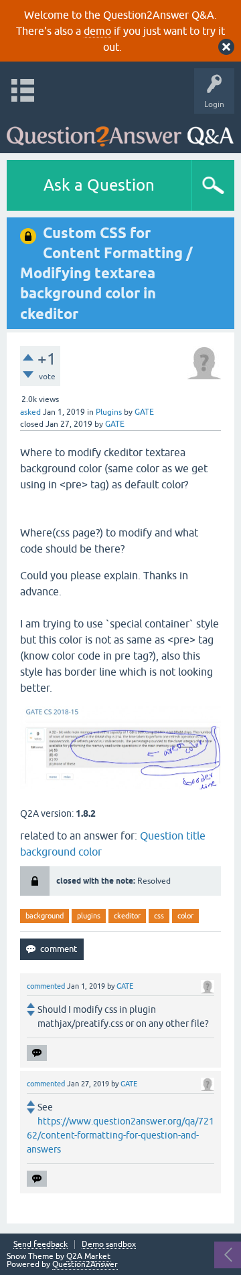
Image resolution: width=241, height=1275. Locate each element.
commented (46, 986)
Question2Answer (85, 1264)
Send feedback (40, 1244)
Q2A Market (88, 1256)
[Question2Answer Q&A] (120, 130)
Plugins (109, 412)
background (44, 916)
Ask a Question (99, 185)
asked (30, 412)
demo (97, 31)
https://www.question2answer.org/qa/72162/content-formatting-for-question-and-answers (120, 1135)
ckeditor (127, 916)
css (159, 916)
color (185, 916)
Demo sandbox (109, 1244)
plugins (88, 916)
